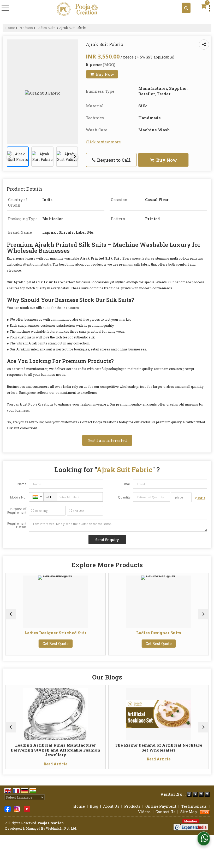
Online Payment (160, 806)
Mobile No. (18, 497)
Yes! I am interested (107, 440)
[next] (74, 156)
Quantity (124, 497)
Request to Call (113, 160)
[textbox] (181, 497)
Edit (201, 498)
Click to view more (103, 141)
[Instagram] (17, 808)
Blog (94, 806)
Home (10, 28)
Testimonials (194, 806)
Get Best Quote (102, 643)
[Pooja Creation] (78, 9)
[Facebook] (7, 808)
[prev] (10, 156)
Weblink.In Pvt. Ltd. (61, 828)
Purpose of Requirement (16, 510)
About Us (111, 806)
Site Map (188, 811)
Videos (144, 811)
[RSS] (205, 811)
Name (21, 484)
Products (26, 28)
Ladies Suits (46, 28)
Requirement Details (16, 525)
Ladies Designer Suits (102, 632)
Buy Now (104, 74)
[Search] (186, 8)
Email (126, 484)
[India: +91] (36, 497)
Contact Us (165, 811)
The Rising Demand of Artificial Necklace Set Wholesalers (102, 747)
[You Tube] (27, 808)
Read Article (102, 759)
